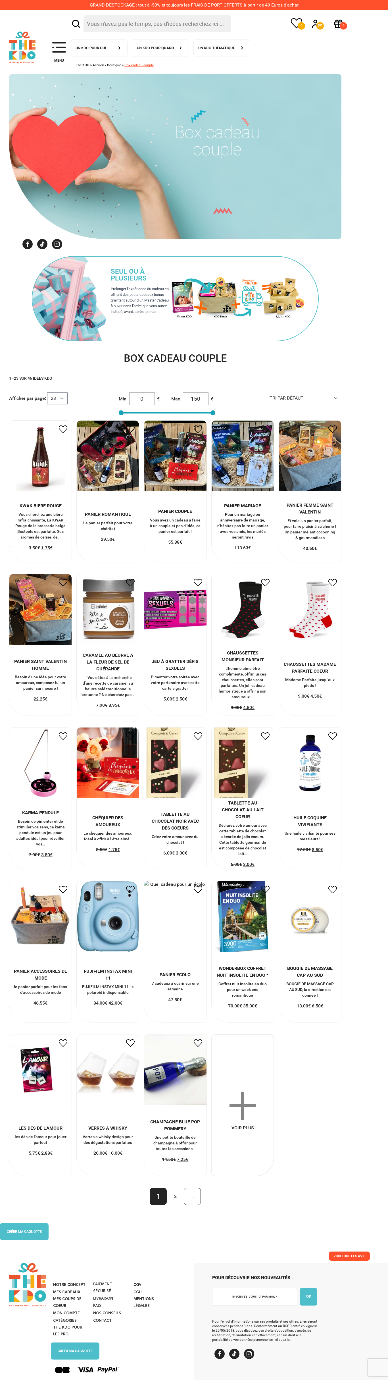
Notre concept (69, 1285)
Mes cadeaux (66, 1292)
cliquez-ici (282, 1340)
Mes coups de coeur (67, 1302)
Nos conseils (107, 1313)
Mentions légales (143, 1302)
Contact (102, 1321)
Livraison (103, 1298)
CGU (137, 1292)
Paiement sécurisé (102, 1288)
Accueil (98, 65)
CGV (137, 1285)
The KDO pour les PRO (67, 1331)
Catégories (65, 1321)
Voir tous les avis (349, 1256)
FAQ (97, 1306)
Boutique (114, 65)
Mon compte (66, 1313)
